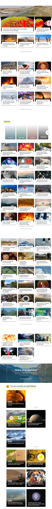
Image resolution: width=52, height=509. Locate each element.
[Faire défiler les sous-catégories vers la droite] (48, 132)
